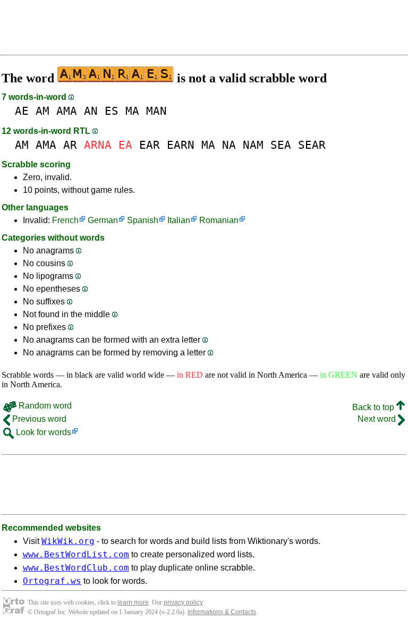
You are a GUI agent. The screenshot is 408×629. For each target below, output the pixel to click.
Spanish (142, 220)
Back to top (374, 407)
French (65, 220)
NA (229, 144)
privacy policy (183, 602)
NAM (253, 144)
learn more (133, 602)
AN (91, 110)
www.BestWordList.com (76, 554)
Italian (178, 220)
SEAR (312, 144)
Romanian (219, 220)
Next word (378, 418)
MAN (156, 110)
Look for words (42, 432)
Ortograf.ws (52, 581)
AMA (66, 110)
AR (70, 144)
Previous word (38, 418)
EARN (180, 144)
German (103, 220)
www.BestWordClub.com (76, 568)
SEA (280, 144)
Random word (44, 405)
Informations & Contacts (222, 612)
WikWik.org (68, 541)
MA (132, 110)
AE (22, 110)
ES (111, 110)
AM (42, 110)
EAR (149, 144)
